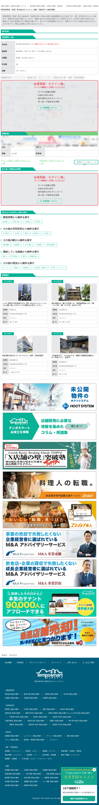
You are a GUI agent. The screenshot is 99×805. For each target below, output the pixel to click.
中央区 (17, 233)
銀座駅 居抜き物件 (12, 778)
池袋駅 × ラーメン (49, 751)
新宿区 (36, 233)
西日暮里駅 (51, 245)
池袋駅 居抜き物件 (50, 770)
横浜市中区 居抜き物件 (34, 713)
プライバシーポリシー (37, 662)
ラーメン (6, 268)
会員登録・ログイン (50, 108)
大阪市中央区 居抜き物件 (61, 717)
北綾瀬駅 (6, 245)
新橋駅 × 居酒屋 (11, 759)
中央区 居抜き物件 (31, 709)
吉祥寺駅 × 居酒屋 (49, 755)
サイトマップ (56, 662)
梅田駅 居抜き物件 (51, 778)
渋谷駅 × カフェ (31, 751)
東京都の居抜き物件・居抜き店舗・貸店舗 (46, 6)
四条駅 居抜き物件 (31, 785)
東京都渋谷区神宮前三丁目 (25, 44)
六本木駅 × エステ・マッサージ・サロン (37, 759)
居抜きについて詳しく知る (85, 162)
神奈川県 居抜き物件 (31, 694)
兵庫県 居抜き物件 (50, 698)
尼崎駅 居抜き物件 (31, 781)
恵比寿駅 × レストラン (13, 755)
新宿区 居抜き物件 (12, 709)
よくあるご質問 (88, 662)
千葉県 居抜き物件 (51, 694)
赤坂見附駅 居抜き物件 (55, 774)
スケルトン (54, 740)
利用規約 (20, 662)
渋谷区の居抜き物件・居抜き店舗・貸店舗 (82, 6)
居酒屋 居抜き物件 (12, 736)
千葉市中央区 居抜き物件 (18, 717)
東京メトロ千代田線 (38, 51)
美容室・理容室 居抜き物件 (34, 740)
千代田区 (6, 233)
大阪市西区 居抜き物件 (13, 721)
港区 (26, 233)
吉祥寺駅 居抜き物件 (31, 778)
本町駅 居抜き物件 (12, 781)
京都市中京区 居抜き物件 (37, 725)
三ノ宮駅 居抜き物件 (50, 781)
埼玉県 (37, 222)
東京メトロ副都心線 (29, 256)
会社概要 (8, 662)
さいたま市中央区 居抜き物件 (78, 713)
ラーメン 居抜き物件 (54, 736)
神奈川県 (16, 222)
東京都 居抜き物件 (12, 694)
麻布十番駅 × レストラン (70, 755)
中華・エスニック (58, 268)
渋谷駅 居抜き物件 (31, 770)
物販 (16, 268)
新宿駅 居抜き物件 (12, 770)
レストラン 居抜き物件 (32, 736)
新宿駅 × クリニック (12, 751)
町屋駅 (39, 245)
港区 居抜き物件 (49, 709)
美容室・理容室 (40, 268)
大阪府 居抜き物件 (31, 698)
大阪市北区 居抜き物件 (36, 721)
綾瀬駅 (17, 245)
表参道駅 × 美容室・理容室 (71, 751)
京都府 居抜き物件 (12, 698)
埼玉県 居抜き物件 (70, 694)
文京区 (46, 233)
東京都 (5, 222)
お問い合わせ (72, 662)
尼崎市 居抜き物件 (16, 725)
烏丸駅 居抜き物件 (12, 785)
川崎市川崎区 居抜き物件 (57, 713)
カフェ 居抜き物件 (12, 740)
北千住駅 (28, 245)
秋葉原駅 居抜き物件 (13, 774)
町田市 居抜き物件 (40, 717)
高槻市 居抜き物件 (57, 721)
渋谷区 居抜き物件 (67, 709)
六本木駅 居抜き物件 (33, 774)
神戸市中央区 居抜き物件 (78, 721)
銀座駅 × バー (32, 755)
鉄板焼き (26, 268)
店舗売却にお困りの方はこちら (51, 162)
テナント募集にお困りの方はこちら (15, 162)
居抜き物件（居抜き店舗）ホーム (13, 6)
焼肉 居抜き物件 (73, 736)
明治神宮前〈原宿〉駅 (23, 51)
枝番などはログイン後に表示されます (47, 44)
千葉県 (27, 222)
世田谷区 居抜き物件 (13, 713)
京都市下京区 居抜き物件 (61, 725)
